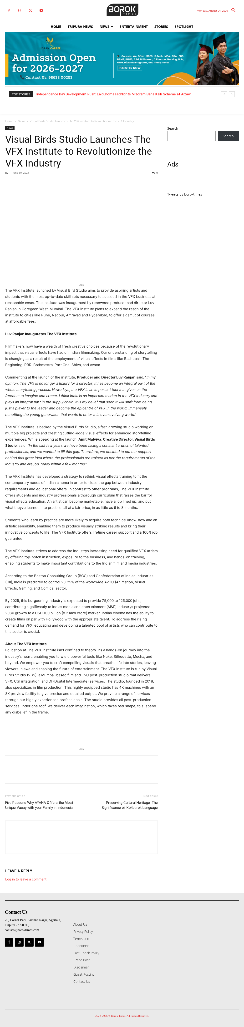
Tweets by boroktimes (184, 194)
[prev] (224, 94)
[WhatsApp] (43, 183)
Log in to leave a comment (25, 879)
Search (172, 128)
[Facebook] (9, 10)
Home (9, 121)
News (21, 121)
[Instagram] (19, 10)
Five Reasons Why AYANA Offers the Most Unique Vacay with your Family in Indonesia (39, 805)
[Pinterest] (32, 183)
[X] (30, 10)
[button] (233, 10)
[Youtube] (41, 10)
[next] (232, 94)
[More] (54, 183)
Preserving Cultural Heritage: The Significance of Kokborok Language (130, 805)
